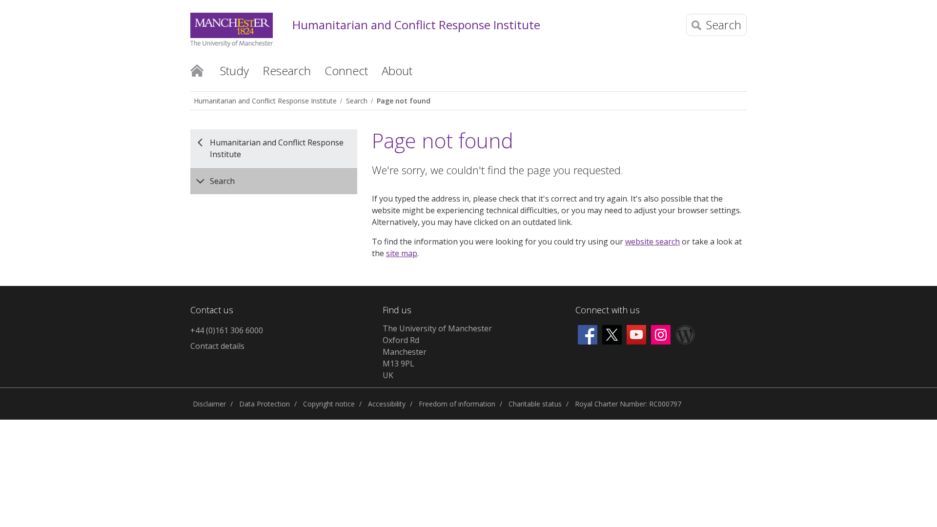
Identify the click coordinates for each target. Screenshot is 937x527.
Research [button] (287, 70)
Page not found (403, 100)
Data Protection (264, 403)
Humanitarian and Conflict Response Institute (416, 25)
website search (652, 241)
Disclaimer (209, 403)
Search (356, 100)
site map (401, 253)
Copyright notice (329, 403)
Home (197, 70)
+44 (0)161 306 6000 (226, 330)
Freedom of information (457, 403)
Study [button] (234, 70)
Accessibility (387, 403)
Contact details (217, 346)
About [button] (397, 70)
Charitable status (535, 403)
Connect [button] (346, 70)
